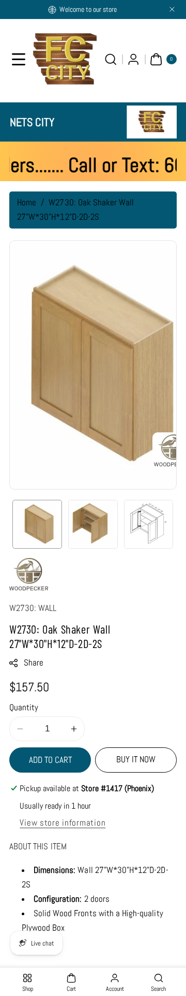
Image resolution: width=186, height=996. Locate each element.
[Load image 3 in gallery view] (149, 524)
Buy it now (136, 759)
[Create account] (134, 59)
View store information (62, 822)
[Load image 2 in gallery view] (93, 524)
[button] (18, 59)
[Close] (172, 9)
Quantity (23, 707)
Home (26, 202)
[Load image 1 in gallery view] (37, 524)
